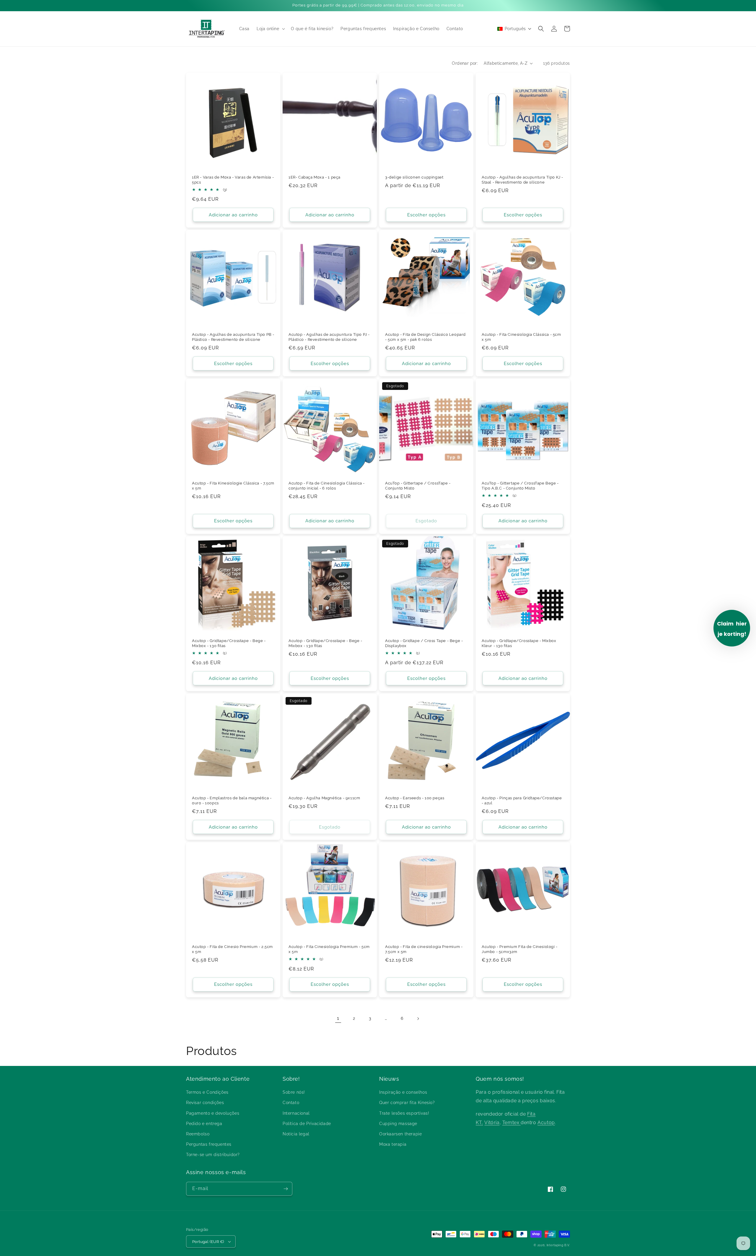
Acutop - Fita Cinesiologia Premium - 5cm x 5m (329, 949)
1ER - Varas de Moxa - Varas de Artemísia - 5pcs (233, 179)
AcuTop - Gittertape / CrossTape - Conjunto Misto (418, 485)
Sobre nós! (294, 1092)
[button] (270, 28)
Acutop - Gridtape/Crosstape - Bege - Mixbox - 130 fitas (229, 643)
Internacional (296, 1113)
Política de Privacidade (307, 1123)
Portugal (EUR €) (208, 1241)
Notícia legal (296, 1134)
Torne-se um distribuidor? (213, 1154)
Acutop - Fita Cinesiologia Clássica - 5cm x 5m (521, 337)
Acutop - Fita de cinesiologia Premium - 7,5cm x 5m (423, 949)
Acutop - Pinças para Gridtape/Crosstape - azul (522, 800)
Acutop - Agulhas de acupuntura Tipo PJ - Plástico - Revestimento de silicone (329, 337)
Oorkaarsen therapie (400, 1134)
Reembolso (197, 1134)
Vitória (491, 1122)
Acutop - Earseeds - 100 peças (414, 798)
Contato (291, 1102)
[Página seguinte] (417, 1018)
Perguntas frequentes (209, 1144)
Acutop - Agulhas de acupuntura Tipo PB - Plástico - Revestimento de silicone (233, 337)
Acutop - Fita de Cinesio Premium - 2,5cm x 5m (232, 949)
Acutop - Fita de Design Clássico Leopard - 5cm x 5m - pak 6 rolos (425, 337)
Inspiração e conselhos (403, 1092)
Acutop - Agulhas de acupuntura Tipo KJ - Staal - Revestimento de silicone (522, 179)
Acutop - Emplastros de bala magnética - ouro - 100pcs (231, 800)
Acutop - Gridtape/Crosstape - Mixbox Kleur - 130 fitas (519, 643)
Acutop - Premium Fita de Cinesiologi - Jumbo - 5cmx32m (520, 949)
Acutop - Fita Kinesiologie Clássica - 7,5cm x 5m (233, 485)
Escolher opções (426, 215)
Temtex (511, 1122)
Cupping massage (398, 1123)
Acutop (546, 1122)
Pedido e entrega (204, 1123)
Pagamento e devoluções (212, 1113)
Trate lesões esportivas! (404, 1113)
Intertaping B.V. (558, 1245)
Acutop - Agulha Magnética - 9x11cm (324, 798)
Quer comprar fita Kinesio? (407, 1102)
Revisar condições (205, 1102)
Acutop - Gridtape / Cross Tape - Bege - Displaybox (424, 643)
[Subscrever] (285, 1189)
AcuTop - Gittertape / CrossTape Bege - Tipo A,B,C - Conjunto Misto (520, 485)
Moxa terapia (392, 1144)
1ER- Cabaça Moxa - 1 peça (314, 177)
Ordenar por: (465, 63)
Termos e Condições (207, 1092)
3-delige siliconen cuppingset (414, 177)
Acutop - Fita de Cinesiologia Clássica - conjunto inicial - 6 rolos (327, 485)
